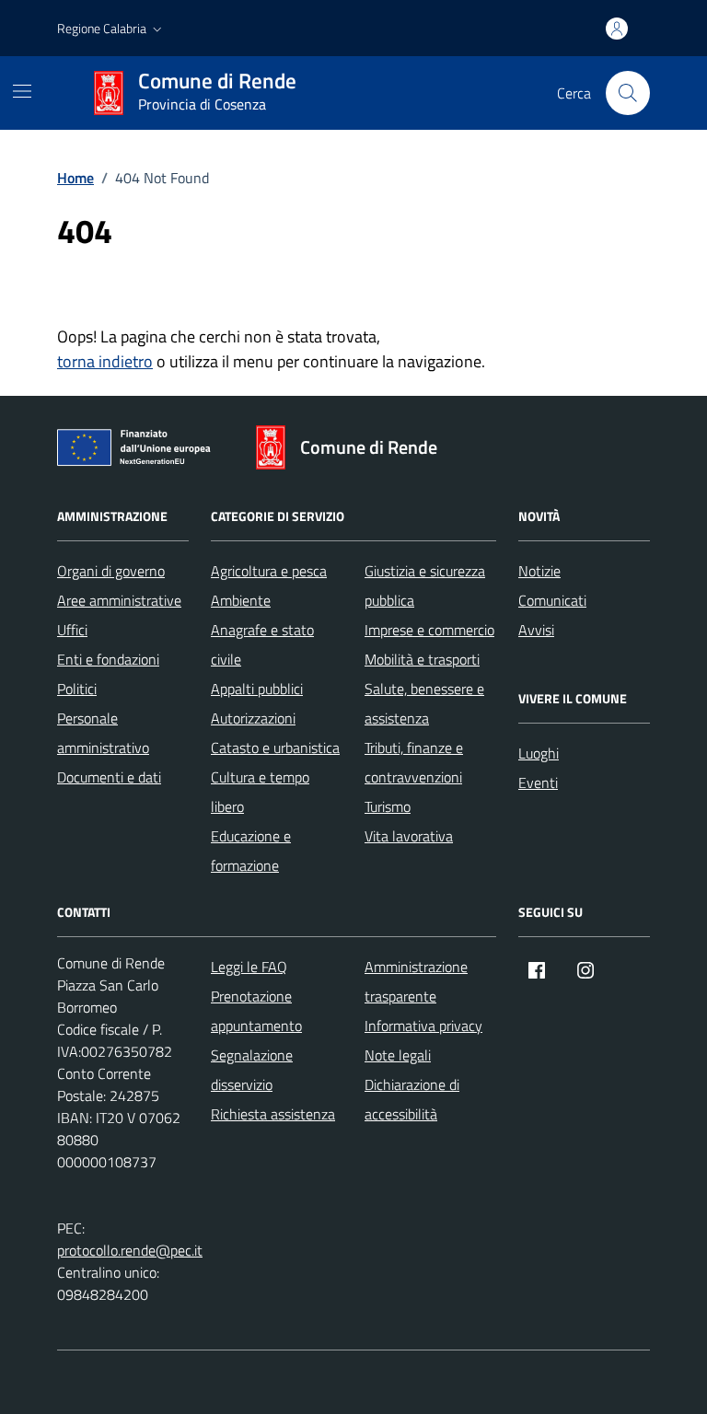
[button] (111, 28)
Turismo (388, 806)
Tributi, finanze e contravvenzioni (414, 762)
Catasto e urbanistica (275, 747)
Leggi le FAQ (249, 967)
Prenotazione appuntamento (256, 1011)
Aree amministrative (119, 600)
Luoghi (538, 753)
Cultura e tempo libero (260, 791)
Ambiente (241, 600)
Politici (77, 689)
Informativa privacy (423, 1025)
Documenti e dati (109, 777)
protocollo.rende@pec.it (130, 1250)
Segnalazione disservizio (252, 1069)
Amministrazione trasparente (416, 981)
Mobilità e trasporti (422, 659)
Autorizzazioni (253, 718)
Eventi (538, 782)
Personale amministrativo (103, 733)
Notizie (539, 571)
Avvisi (536, 630)
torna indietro (105, 361)
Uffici (72, 630)
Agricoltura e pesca (269, 571)
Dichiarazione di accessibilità (412, 1099)
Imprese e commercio (429, 630)
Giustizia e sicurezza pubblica (425, 585)
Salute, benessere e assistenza (424, 703)
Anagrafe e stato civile (262, 644)
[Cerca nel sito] (628, 93)
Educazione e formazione (251, 850)
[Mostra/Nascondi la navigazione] (22, 91)
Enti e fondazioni (108, 659)
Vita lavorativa (409, 836)
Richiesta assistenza (273, 1114)
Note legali (398, 1055)
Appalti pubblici (257, 689)
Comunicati (552, 600)
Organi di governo (111, 571)
